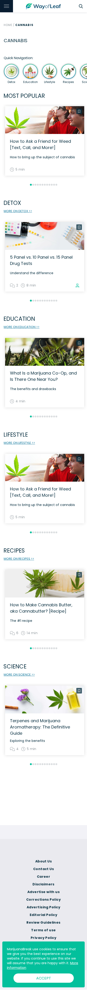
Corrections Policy (43, 899)
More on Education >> (21, 326)
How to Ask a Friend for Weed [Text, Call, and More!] (40, 144)
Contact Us (43, 869)
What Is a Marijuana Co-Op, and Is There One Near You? (43, 376)
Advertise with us (43, 892)
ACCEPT (43, 978)
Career (43, 876)
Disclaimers (43, 884)
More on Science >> (19, 674)
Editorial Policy (43, 915)
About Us (43, 861)
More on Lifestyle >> (19, 442)
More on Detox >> (18, 211)
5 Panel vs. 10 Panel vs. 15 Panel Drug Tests (41, 260)
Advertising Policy (43, 907)
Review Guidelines (43, 922)
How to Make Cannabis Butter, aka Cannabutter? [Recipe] (41, 608)
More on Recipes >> (19, 558)
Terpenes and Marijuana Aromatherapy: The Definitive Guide (40, 727)
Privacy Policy (43, 937)
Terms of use (43, 930)
